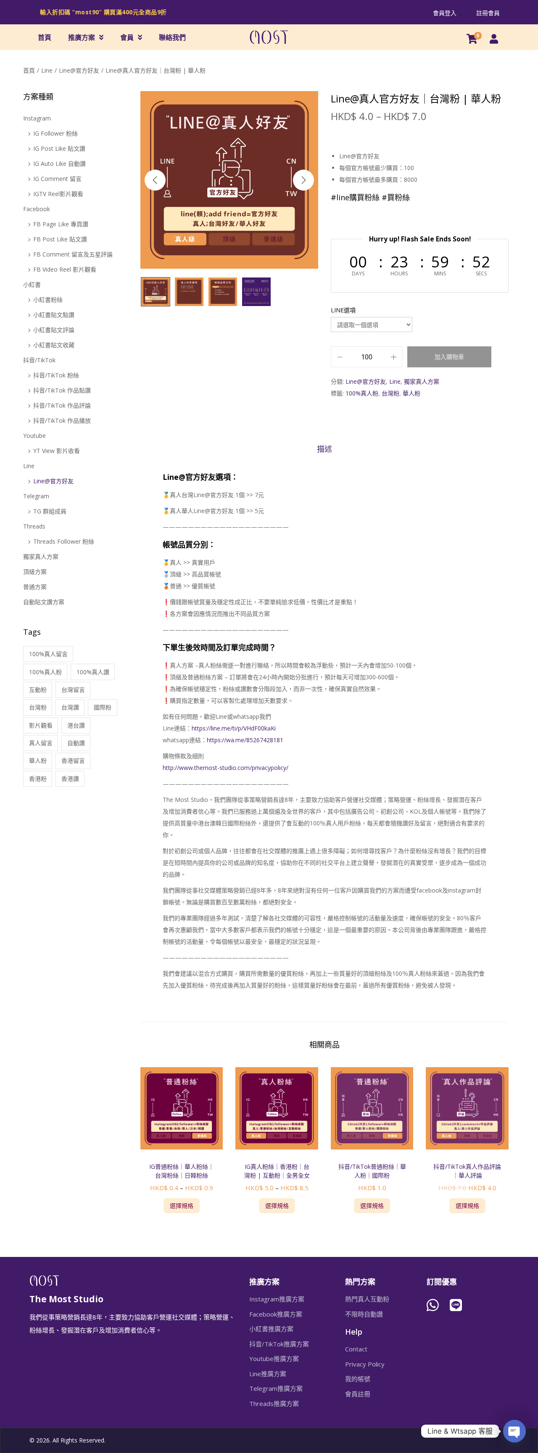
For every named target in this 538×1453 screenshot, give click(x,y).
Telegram (36, 496)
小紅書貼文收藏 (53, 345)
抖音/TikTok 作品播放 (62, 420)
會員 (127, 37)
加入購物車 (449, 357)
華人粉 (411, 393)
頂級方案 (35, 572)
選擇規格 (181, 1206)
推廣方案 (81, 37)
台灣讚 (70, 707)
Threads (34, 526)
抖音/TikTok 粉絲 (56, 375)
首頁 (44, 37)
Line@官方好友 (79, 70)
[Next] (303, 180)
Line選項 (343, 310)
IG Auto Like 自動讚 (59, 164)
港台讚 (76, 725)
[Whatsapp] (433, 1305)
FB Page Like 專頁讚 (60, 224)
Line (47, 70)
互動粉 (38, 690)
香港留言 (73, 760)
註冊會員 (488, 13)
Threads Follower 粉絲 (63, 541)
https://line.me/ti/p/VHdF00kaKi (234, 728)
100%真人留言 (48, 654)
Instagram (37, 118)
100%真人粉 (361, 393)
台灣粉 (390, 393)
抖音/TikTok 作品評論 (62, 405)
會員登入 (444, 13)
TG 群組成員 (49, 511)
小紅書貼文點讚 (53, 315)
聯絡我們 (172, 37)
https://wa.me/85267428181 (245, 740)
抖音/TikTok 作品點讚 (62, 390)
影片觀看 (41, 725)
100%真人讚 (92, 672)
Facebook (36, 209)
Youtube (34, 436)
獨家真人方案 (421, 381)
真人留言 (41, 743)
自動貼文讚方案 (43, 602)
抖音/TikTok (39, 360)
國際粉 (102, 707)
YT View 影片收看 (56, 451)
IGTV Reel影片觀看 (58, 194)
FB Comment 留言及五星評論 (73, 254)
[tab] (324, 449)
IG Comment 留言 (57, 179)
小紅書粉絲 (48, 300)
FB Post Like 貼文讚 (60, 239)
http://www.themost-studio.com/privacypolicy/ (225, 768)
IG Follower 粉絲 (55, 133)
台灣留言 (73, 690)
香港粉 (38, 779)
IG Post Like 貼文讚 (59, 148)
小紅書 (32, 284)
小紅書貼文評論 (53, 330)
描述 (324, 449)
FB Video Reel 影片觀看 (64, 269)
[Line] (456, 1305)
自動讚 (76, 743)
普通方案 (35, 587)
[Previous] (155, 180)
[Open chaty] (514, 1431)
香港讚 (70, 779)
